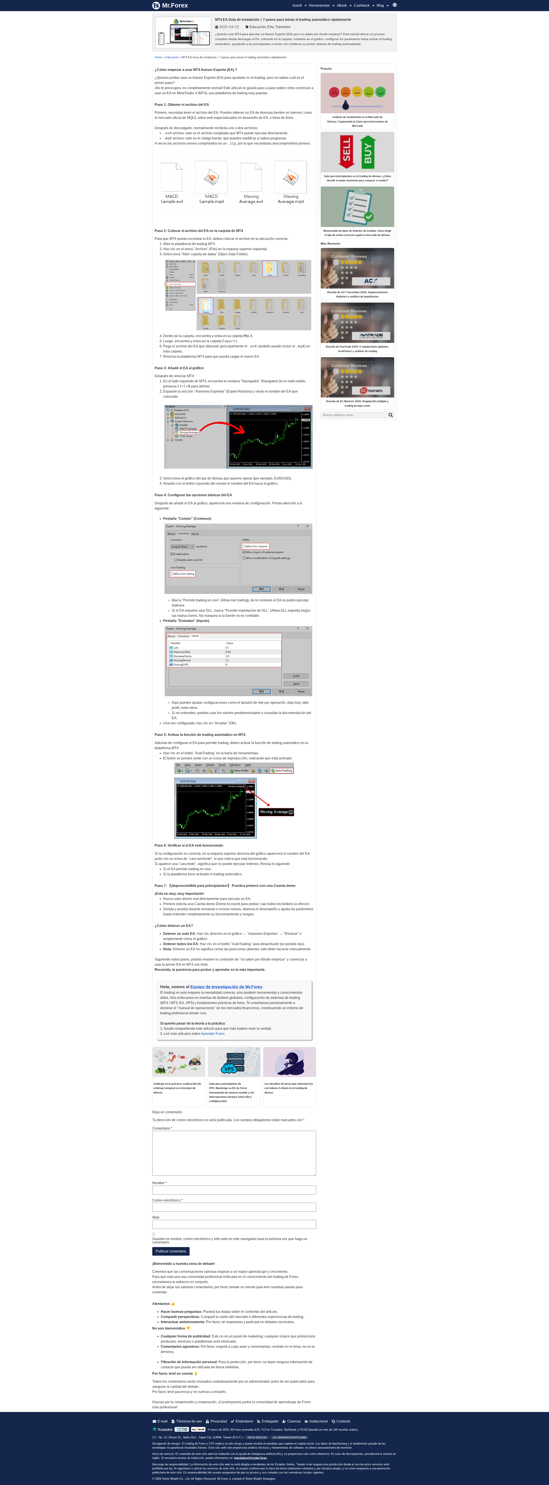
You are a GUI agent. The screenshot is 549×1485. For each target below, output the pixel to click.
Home (158, 57)
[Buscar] (390, 415)
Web (155, 1217)
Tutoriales (282, 27)
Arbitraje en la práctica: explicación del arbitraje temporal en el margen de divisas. (177, 1088)
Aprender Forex (213, 1033)
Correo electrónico (167, 1200)
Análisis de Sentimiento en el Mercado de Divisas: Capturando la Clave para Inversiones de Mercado (357, 121)
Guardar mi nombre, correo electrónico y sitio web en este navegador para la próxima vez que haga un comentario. (229, 1240)
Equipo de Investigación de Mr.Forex (226, 987)
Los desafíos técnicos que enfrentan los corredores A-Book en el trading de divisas (288, 1088)
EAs (270, 27)
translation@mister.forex (250, 1458)
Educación (258, 27)
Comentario (162, 1128)
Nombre (159, 1183)
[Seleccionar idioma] (395, 4)
